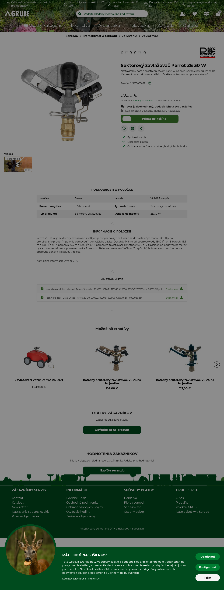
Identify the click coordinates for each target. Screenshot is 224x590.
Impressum (94, 578)
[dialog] (112, 295)
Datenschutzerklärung (74, 578)
